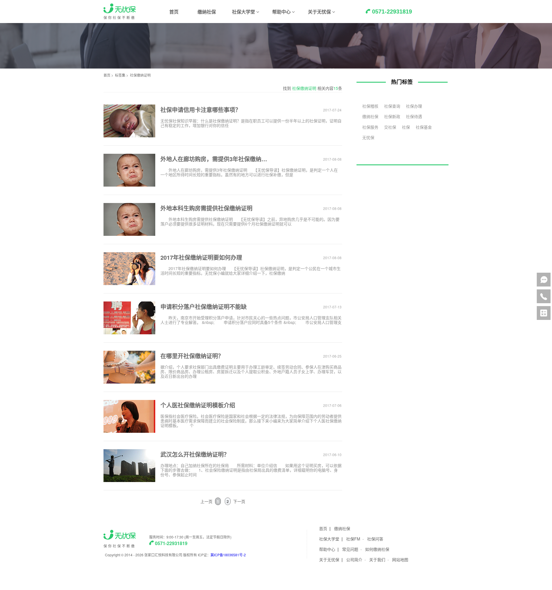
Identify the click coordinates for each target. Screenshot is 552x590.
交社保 (390, 127)
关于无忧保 (329, 559)
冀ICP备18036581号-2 (228, 554)
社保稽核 (370, 106)
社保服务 (370, 127)
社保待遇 (414, 116)
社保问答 (375, 539)
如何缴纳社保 (377, 549)
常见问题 (350, 549)
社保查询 (392, 106)
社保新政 (392, 116)
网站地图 (400, 559)
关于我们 (377, 559)
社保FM (353, 539)
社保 (406, 127)
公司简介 (354, 559)
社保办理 (414, 106)
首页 (174, 11)
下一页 (239, 501)
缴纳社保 (207, 11)
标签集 (120, 75)
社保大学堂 (329, 539)
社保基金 (424, 127)
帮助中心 (327, 549)
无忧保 (368, 137)
